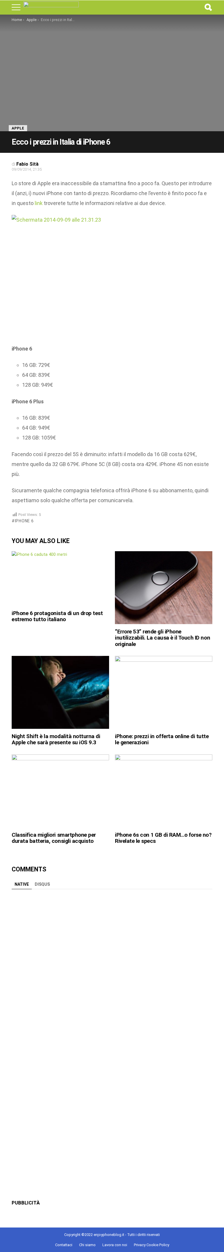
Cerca (208, 7)
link (39, 203)
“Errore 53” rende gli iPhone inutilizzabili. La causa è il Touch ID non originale (162, 637)
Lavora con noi (114, 1245)
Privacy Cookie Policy (151, 1245)
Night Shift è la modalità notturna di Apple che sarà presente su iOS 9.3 (56, 739)
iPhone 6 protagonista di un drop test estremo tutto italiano (57, 616)
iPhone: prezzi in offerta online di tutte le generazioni (162, 739)
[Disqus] (112, 965)
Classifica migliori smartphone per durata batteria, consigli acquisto (54, 837)
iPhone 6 (24, 521)
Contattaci (63, 1245)
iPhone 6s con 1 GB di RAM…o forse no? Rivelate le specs (163, 837)
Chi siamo (87, 1245)
